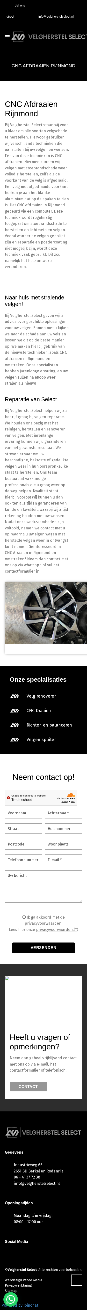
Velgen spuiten (42, 739)
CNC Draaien (39, 710)
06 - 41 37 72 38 (27, 1177)
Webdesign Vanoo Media (23, 1280)
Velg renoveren (42, 696)
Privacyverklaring (18, 1285)
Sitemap (11, 1291)
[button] (10, 1299)
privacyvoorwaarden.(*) (57, 929)
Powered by (19, 1305)
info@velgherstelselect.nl (56, 16)
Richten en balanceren (49, 725)
